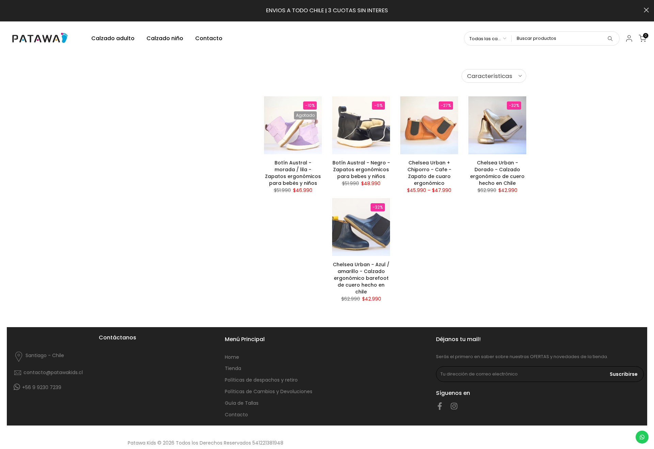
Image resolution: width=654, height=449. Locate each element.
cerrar (7, 10)
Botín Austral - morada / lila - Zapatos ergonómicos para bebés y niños (293, 173)
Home (232, 357)
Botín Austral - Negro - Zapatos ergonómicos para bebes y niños (361, 169)
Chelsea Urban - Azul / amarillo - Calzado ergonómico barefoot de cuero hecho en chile (361, 278)
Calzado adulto (113, 38)
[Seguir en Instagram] (454, 406)
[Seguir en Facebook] (439, 406)
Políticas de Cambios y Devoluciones (268, 391)
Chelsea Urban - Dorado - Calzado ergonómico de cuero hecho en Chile (497, 173)
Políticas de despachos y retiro (261, 379)
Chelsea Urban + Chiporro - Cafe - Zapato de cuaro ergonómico (429, 173)
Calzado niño (164, 38)
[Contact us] (642, 437)
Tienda (233, 368)
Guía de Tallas (242, 403)
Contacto (208, 38)
